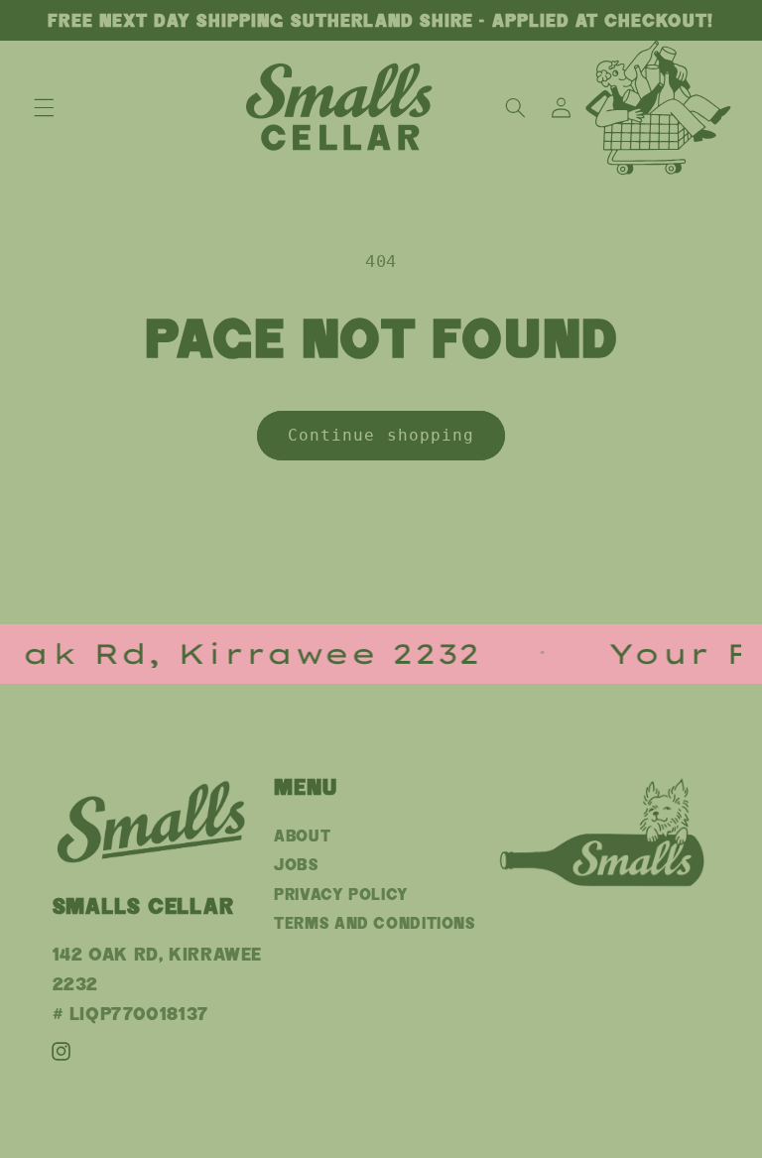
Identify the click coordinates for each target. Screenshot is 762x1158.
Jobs (296, 864)
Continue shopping (381, 435)
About (302, 836)
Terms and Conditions (375, 923)
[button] (43, 107)
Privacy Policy (341, 894)
